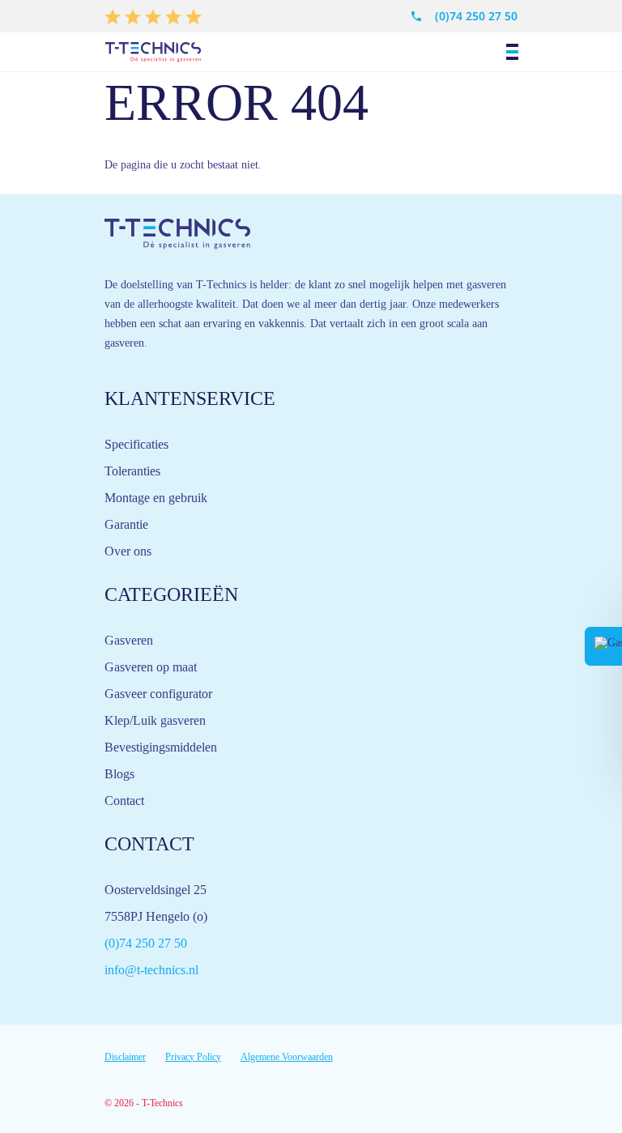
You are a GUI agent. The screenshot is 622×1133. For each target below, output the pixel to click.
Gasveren (128, 640)
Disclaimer (125, 1057)
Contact (124, 800)
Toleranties (132, 471)
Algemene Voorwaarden (287, 1057)
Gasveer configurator (158, 694)
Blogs (119, 774)
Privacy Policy (193, 1057)
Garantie (126, 524)
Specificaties (136, 444)
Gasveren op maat (150, 667)
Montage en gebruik (155, 498)
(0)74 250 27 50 (476, 16)
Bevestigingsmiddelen (160, 747)
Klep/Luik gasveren (155, 720)
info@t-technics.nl (151, 970)
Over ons (127, 551)
